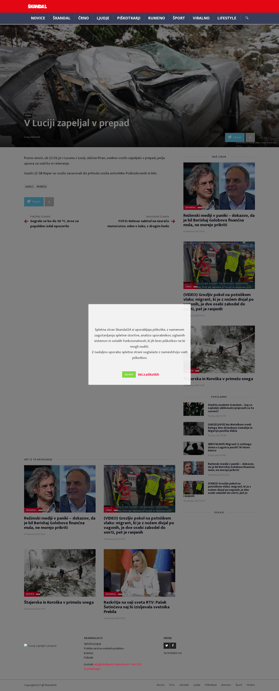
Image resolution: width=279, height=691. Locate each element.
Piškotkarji (128, 18)
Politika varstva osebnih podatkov (104, 648)
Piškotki (88, 657)
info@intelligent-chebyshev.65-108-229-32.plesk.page (113, 666)
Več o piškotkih (148, 374)
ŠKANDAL (61, 18)
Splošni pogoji (92, 643)
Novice (38, 18)
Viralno (201, 18)
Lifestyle (226, 18)
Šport (179, 18)
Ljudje (103, 18)
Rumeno (156, 18)
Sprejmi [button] (129, 374)
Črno (83, 18)
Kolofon (88, 653)
